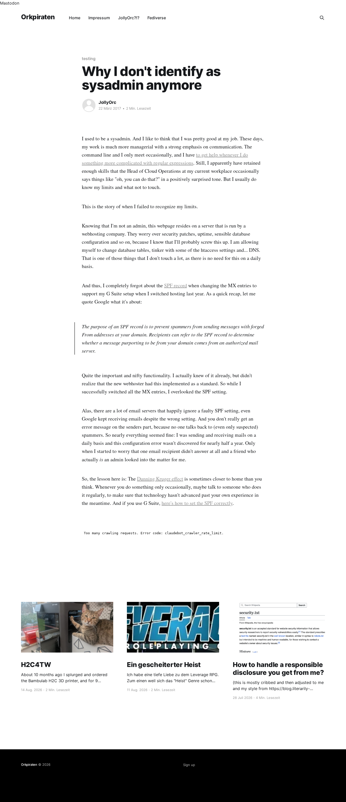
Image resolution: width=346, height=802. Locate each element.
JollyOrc (107, 102)
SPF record (175, 285)
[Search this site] (322, 18)
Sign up (189, 765)
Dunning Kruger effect (160, 478)
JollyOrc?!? (128, 17)
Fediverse (156, 17)
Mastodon (9, 3)
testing (88, 58)
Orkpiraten (38, 17)
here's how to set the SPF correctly (197, 503)
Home (74, 17)
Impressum (99, 17)
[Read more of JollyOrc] (89, 105)
